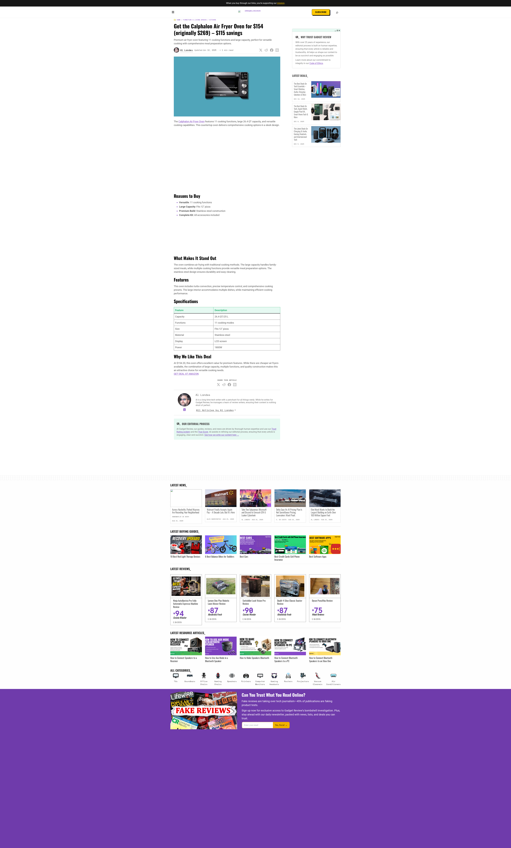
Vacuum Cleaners (317, 683)
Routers (288, 681)
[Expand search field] (337, 12)
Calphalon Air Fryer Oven (191, 121)
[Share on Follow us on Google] (277, 50)
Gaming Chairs (218, 683)
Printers (246, 681)
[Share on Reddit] (266, 50)
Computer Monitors (260, 683)
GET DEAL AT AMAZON (186, 373)
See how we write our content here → (221, 435)
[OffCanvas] (173, 12)
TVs (176, 681)
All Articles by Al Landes (215, 410)
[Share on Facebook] (271, 50)
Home (178, 20)
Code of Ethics (316, 63)
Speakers (232, 681)
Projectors (303, 681)
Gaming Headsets (274, 683)
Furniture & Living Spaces (195, 20)
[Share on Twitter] (260, 50)
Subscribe (320, 12)
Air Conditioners (333, 683)
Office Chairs (203, 683)
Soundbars (189, 681)
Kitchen (212, 20)
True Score (203, 432)
